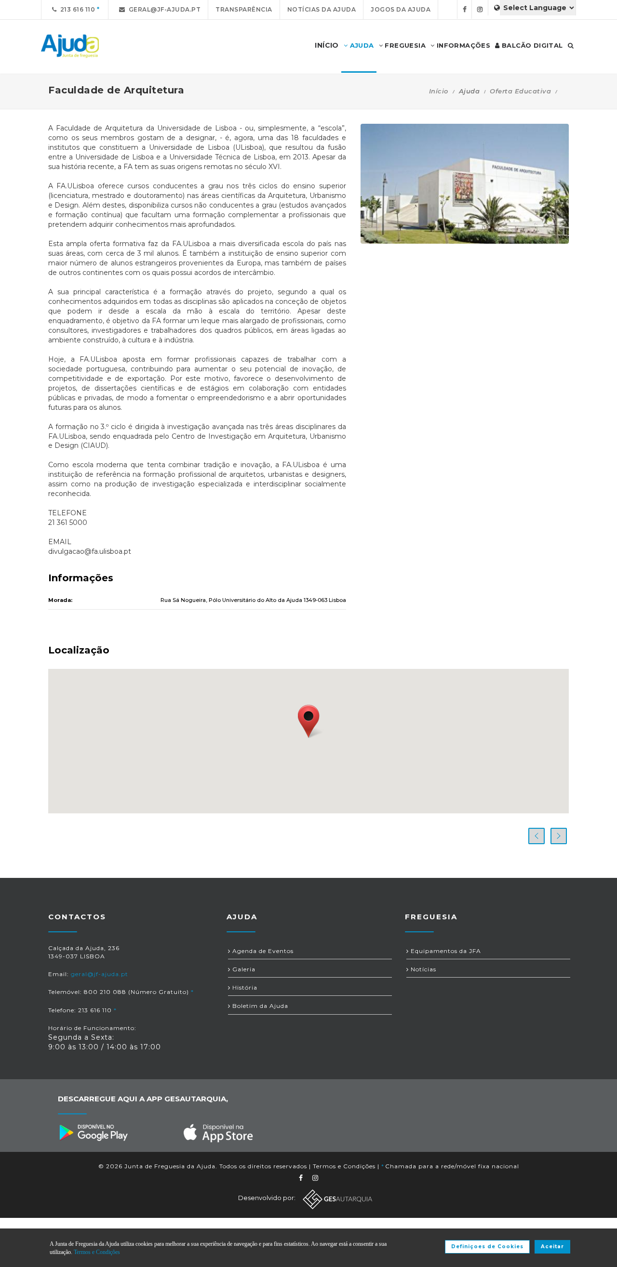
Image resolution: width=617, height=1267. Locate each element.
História (243, 987)
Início (438, 91)
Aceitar (552, 1246)
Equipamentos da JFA (445, 950)
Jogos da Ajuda (400, 9)
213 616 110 (76, 9)
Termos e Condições (344, 1166)
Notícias (422, 969)
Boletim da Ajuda (259, 1005)
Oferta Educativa (520, 91)
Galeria (242, 969)
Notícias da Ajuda (321, 9)
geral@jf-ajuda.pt (163, 9)
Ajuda (361, 45)
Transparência (243, 9)
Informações (462, 45)
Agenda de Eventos (262, 950)
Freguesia (404, 45)
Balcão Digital (531, 45)
